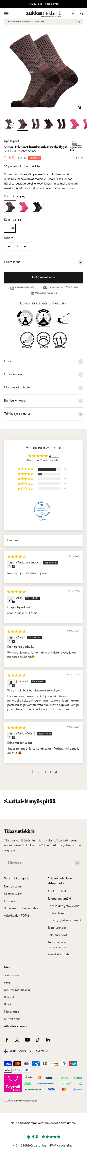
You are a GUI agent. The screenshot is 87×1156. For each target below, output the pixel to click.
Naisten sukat (13, 886)
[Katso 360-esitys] (9, 124)
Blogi (7, 1004)
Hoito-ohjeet (56, 913)
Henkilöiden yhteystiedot (64, 906)
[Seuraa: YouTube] (27, 1040)
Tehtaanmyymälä (59, 898)
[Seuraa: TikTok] (37, 1040)
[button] (26, 469)
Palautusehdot (57, 935)
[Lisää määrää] (25, 246)
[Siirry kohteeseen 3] (48, 124)
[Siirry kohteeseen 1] (22, 124)
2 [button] (38, 772)
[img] (16, 556)
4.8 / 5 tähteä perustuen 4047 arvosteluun (43, 1145)
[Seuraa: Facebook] (7, 1040)
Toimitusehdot (57, 927)
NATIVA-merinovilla (17, 990)
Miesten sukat (13, 894)
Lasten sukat (12, 901)
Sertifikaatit (12, 1019)
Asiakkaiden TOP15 (16, 915)
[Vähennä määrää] (9, 246)
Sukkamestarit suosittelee (21, 908)
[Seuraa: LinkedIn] (48, 1040)
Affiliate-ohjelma (15, 1026)
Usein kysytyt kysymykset (64, 920)
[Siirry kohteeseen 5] (74, 124)
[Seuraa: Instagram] (17, 1040)
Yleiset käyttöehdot (60, 954)
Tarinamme (11, 975)
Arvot (8, 982)
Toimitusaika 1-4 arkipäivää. (43, 4)
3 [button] (45, 772)
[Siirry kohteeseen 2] (35, 124)
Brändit (9, 997)
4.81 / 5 (54, 456)
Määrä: (9, 238)
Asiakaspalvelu (57, 891)
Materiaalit (11, 1011)
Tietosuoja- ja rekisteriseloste (57, 945)
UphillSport (11, 141)
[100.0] (42, 509)
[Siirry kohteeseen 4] (61, 124)
